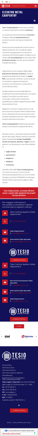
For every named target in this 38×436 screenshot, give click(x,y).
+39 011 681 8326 (19, 273)
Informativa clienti (8, 368)
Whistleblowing (7, 375)
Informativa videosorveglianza (12, 373)
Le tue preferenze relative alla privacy (20, 431)
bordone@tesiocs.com (22, 241)
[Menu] (35, 6)
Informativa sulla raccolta (11, 434)
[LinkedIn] (2, 2)
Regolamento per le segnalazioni (13, 378)
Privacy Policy (7, 365)
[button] (2, 336)
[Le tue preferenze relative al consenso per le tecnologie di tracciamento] (35, 433)
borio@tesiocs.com (20, 285)
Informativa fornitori (9, 370)
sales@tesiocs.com (20, 233)
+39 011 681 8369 (19, 221)
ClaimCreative (27, 422)
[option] (11, 336)
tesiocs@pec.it (11, 392)
